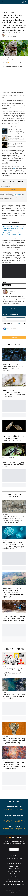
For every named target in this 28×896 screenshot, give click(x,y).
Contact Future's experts (14, 858)
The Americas (11, 12)
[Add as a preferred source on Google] (14, 849)
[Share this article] (3, 63)
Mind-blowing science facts (20, 831)
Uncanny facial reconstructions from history (20, 821)
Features (19, 36)
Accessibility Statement (14, 856)
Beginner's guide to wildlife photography (20, 829)
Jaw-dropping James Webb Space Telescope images (8, 818)
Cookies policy (14, 868)
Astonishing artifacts (20, 810)
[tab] (8, 324)
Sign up (16, 311)
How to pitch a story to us (14, 881)
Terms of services (15, 193)
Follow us (16, 62)
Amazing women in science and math (20, 818)
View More (14, 337)
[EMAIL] (10, 293)
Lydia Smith (9, 35)
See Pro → (18, 1)
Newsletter (23, 62)
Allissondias (9, 59)
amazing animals (6, 285)
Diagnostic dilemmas (8, 810)
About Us (14, 861)
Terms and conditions (14, 863)
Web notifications (14, 874)
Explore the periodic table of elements (8, 821)
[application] (14, 271)
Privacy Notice (17, 194)
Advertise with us (14, 871)
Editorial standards (14, 879)
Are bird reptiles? (7, 230)
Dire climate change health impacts (16, 5)
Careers (14, 876)
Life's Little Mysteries (8, 809)
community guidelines (14, 314)
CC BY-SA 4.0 (13, 59)
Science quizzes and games (8, 828)
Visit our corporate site (16, 845)
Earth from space (20, 809)
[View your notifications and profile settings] (24, 323)
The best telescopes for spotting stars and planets (8, 832)
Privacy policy (14, 866)
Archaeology (4, 12)
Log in (11, 311)
